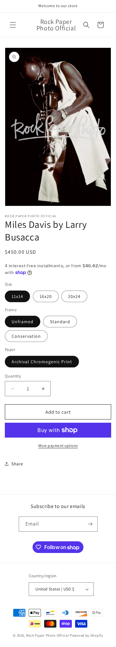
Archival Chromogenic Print (42, 362)
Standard (60, 321)
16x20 (46, 296)
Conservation (26, 336)
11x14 (17, 296)
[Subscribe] (90, 524)
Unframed (23, 321)
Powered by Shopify (86, 635)
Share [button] (17, 464)
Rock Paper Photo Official (48, 635)
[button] (13, 25)
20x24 (74, 296)
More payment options (58, 445)
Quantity (13, 376)
